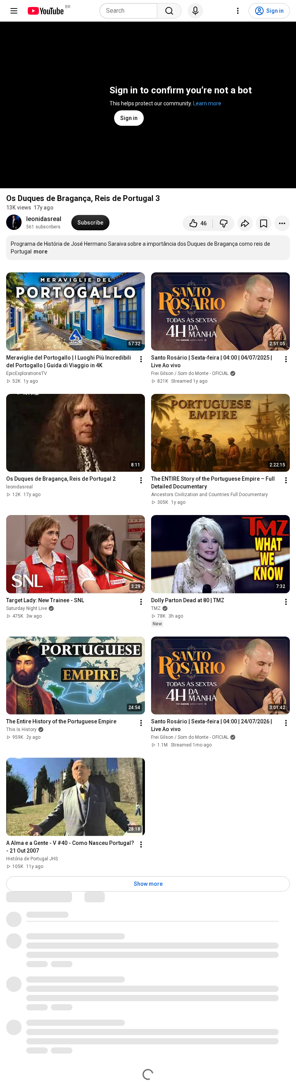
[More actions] (282, 223)
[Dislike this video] (223, 223)
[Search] (169, 11)
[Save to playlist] (263, 223)
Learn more (207, 103)
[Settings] (237, 10)
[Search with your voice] (195, 11)
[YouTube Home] (45, 11)
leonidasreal (43, 219)
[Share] (245, 223)
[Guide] (13, 10)
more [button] (40, 251)
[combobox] (130, 10)
